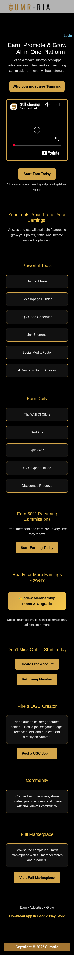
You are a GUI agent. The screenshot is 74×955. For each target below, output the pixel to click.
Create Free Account (37, 664)
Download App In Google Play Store (37, 916)
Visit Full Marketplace (37, 878)
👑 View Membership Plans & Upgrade (37, 601)
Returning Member (37, 679)
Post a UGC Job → (37, 753)
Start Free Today (37, 174)
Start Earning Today (37, 548)
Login (68, 36)
